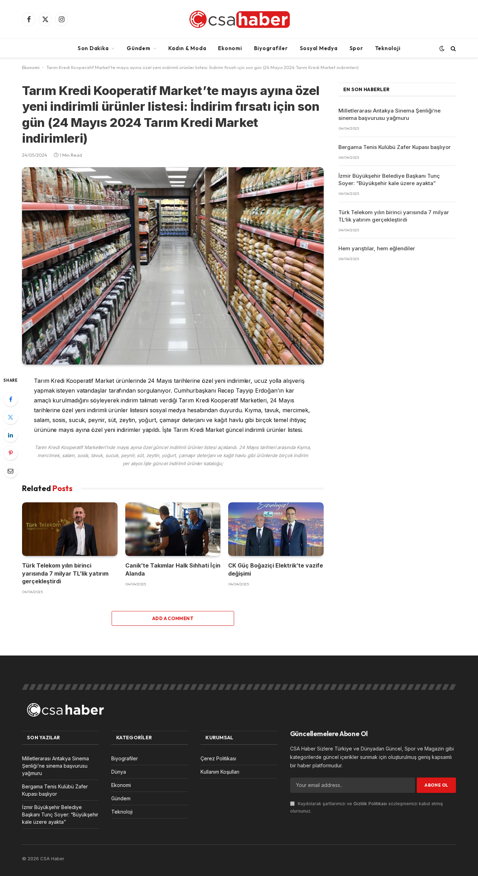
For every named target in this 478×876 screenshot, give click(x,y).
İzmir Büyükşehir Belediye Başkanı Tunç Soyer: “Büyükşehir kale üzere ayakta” (389, 179)
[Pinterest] (10, 453)
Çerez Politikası (218, 758)
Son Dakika (93, 48)
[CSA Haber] (239, 19)
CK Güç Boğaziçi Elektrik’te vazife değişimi (275, 569)
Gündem (138, 48)
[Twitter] (10, 417)
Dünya (118, 772)
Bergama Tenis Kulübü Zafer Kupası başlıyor (394, 147)
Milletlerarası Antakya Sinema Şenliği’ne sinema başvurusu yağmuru (389, 114)
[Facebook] (10, 399)
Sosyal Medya (319, 48)
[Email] (10, 471)
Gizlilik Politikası (370, 803)
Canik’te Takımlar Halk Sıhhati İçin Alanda (172, 569)
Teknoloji (388, 48)
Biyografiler (271, 48)
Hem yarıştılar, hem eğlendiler (376, 248)
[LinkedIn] (10, 435)
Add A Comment (173, 618)
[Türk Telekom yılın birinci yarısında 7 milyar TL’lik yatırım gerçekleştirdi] (70, 529)
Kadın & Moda (187, 48)
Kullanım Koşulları (220, 772)
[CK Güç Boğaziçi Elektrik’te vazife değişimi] (276, 529)
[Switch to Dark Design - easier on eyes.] (442, 48)
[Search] (452, 48)
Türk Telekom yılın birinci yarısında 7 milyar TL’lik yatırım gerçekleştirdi (65, 573)
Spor (356, 48)
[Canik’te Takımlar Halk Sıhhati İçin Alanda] (173, 529)
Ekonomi (230, 48)
